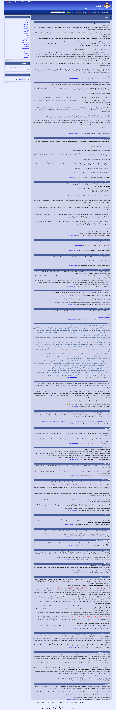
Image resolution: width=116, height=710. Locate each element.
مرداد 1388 (26, 53)
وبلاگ (5, 2)
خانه (31, 2)
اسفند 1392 (26, 32)
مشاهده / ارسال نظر (73, 78)
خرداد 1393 (26, 28)
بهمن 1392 (26, 33)
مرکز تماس (26, 2)
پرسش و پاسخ (12, 2)
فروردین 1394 (26, 26)
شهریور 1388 (26, 52)
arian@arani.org (79, 245)
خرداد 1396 (26, 23)
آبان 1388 (27, 50)
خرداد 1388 (26, 57)
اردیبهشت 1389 (25, 46)
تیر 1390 (27, 37)
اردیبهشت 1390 (25, 41)
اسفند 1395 (26, 24)
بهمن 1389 (26, 44)
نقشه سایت (19, 2)
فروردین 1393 (26, 30)
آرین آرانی (21, 79)
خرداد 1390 (26, 39)
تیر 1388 (27, 55)
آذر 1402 (27, 21)
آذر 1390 (27, 35)
